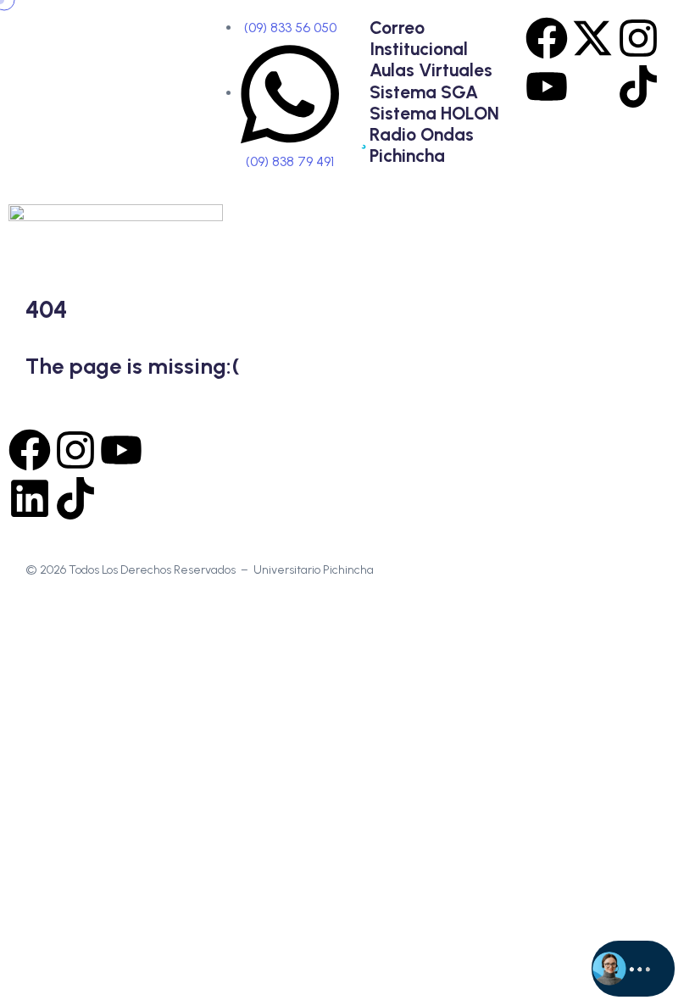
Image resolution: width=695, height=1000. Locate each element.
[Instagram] (638, 38)
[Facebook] (546, 38)
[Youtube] (546, 86)
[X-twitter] (592, 38)
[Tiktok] (638, 86)
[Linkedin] (29, 498)
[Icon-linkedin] (592, 86)
